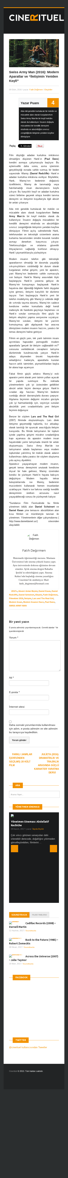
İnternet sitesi (16, 706)
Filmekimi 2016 (16, 598)
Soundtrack (19, 861)
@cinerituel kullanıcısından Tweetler (28, 993)
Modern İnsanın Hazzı (33, 602)
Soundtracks (31, 877)
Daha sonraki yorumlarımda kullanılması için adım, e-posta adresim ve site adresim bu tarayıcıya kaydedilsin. (33, 728)
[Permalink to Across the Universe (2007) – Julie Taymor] (17, 902)
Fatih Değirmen (36, 90)
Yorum (13, 637)
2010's (14, 591)
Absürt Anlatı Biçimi (28, 591)
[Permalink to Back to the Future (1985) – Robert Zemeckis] (17, 885)
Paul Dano (50, 602)
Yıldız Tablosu (39, 861)
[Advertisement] (34, 1080)
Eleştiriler (48, 90)
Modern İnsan (15, 602)
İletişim (27, 598)
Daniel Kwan (45, 591)
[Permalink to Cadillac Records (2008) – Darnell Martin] (17, 869)
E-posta (14, 692)
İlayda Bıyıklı (38, 829)
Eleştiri (38, 595)
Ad (11, 677)
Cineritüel (13, 1017)
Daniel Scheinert (26, 595)
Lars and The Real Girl (42, 598)
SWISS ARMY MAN (18, 606)
